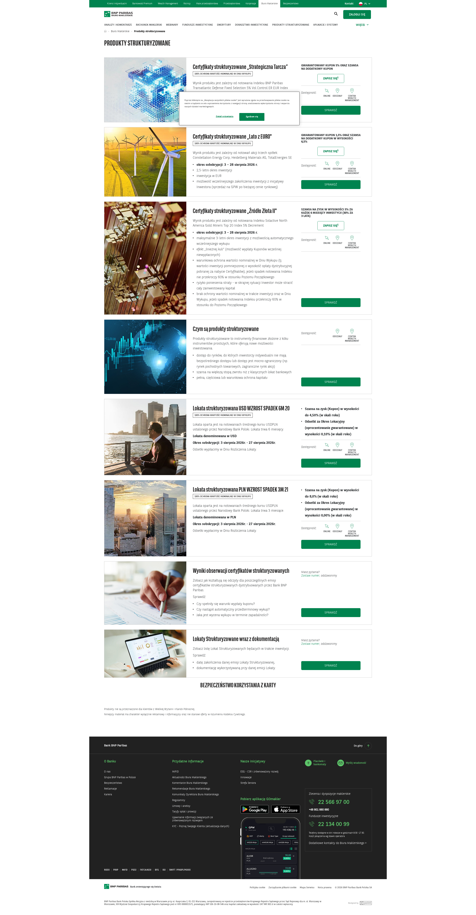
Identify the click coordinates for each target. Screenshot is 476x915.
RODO (107, 870)
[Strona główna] (106, 31)
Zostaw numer (310, 575)
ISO (164, 870)
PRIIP (115, 870)
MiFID (125, 870)
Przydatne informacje (188, 761)
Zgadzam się (252, 117)
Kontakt (349, 3)
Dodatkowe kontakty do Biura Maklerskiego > (337, 843)
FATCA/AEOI (145, 870)
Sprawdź (342, 110)
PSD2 (133, 870)
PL (368, 4)
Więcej (360, 25)
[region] (239, 108)
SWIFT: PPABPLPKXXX (180, 870)
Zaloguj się (357, 14)
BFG (157, 870)
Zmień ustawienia (224, 116)
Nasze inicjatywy (252, 761)
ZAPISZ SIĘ (330, 78)
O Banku (110, 761)
